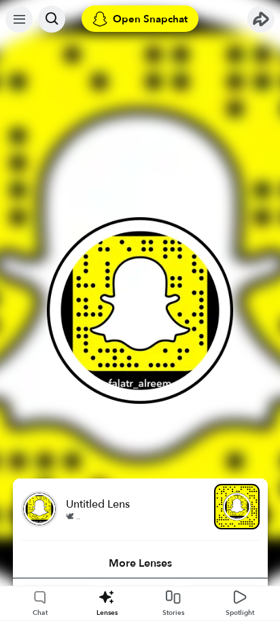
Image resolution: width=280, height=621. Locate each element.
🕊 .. (73, 516)
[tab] (140, 563)
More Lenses (140, 563)
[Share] (261, 19)
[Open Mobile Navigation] (19, 19)
